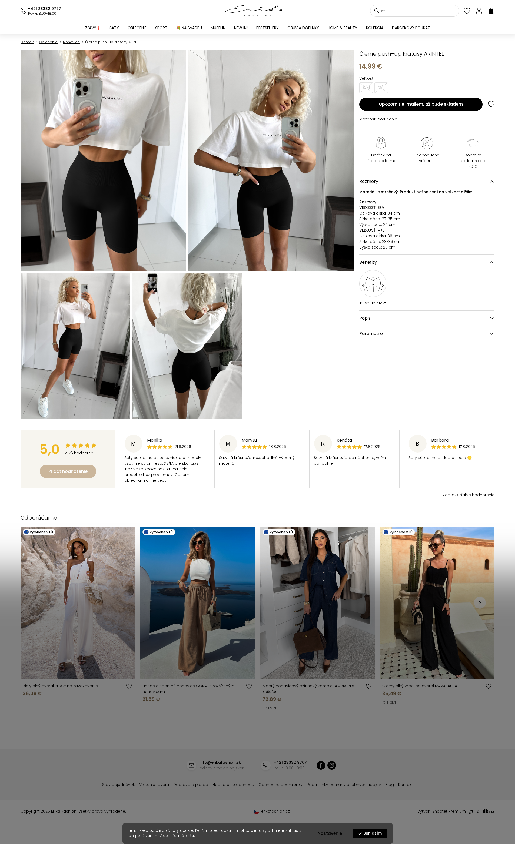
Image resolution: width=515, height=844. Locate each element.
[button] (480, 603)
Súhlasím (373, 833)
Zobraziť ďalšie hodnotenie (468, 495)
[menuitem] (93, 28)
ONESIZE (270, 708)
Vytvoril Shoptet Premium (441, 811)
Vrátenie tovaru (154, 784)
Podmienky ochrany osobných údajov (344, 784)
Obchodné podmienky (280, 784)
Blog (389, 784)
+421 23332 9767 (44, 9)
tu (192, 835)
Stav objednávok (118, 784)
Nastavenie (330, 833)
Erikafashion (321, 765)
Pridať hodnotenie (68, 471)
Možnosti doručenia (378, 119)
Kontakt (405, 784)
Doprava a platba (190, 784)
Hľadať (376, 10)
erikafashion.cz (331, 765)
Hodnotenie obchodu (233, 784)
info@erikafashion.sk (220, 762)
